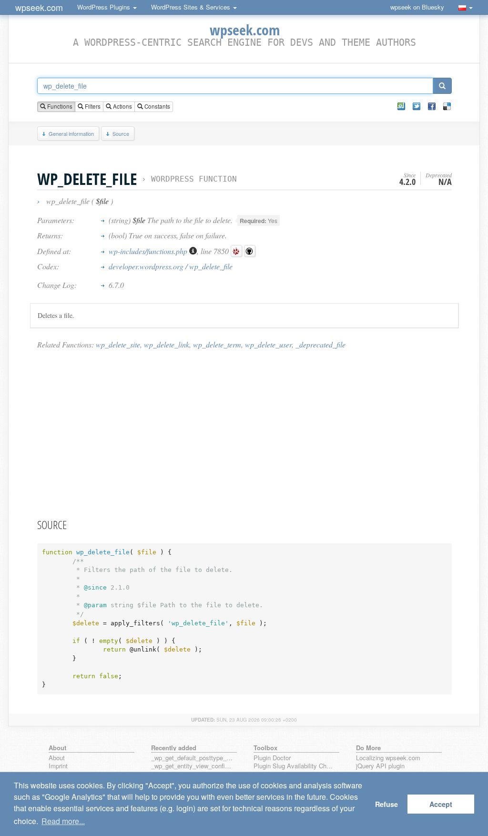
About (57, 758)
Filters (92, 106)
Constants (156, 106)
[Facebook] (432, 106)
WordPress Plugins (104, 6)
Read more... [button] (63, 821)
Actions (122, 106)
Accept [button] (440, 804)
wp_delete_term (217, 344)
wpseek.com (39, 7)
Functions (59, 106)
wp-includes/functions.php (149, 251)
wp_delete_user (268, 344)
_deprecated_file (320, 344)
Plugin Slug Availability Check (295, 766)
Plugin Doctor (272, 758)
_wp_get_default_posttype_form (192, 758)
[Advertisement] (244, 433)
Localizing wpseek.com (388, 758)
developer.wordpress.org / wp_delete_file (171, 266)
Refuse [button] (386, 804)
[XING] (401, 106)
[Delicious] (447, 106)
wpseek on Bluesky (417, 6)
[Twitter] (416, 106)
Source (120, 133)
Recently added (173, 747)
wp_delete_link (166, 344)
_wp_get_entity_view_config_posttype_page (192, 766)
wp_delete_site (118, 344)
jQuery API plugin (380, 766)
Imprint (58, 766)
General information (71, 133)
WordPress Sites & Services (191, 6)
